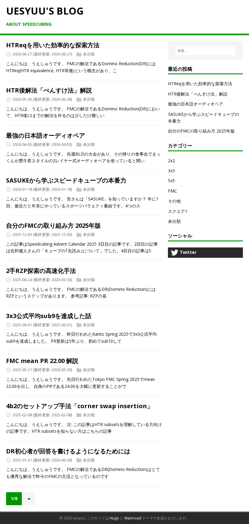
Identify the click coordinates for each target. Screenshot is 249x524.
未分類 (89, 54)
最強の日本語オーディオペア (45, 135)
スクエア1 (177, 211)
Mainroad (132, 518)
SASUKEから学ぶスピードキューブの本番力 (66, 180)
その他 (174, 201)
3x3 (171, 170)
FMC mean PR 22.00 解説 (42, 361)
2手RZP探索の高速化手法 (41, 271)
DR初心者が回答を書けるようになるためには (68, 451)
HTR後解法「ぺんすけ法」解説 (49, 90)
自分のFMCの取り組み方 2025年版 (53, 225)
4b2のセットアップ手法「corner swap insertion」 (79, 406)
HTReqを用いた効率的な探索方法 (53, 45)
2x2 (171, 160)
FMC (172, 191)
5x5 (171, 180)
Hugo (114, 518)
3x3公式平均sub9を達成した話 (48, 316)
